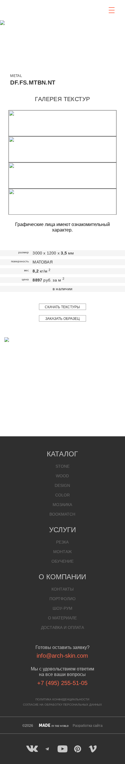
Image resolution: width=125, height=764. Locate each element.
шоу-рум (62, 608)
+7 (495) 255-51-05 (62, 683)
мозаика (62, 504)
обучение (62, 561)
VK (32, 749)
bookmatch (62, 514)
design (62, 485)
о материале (62, 618)
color (62, 495)
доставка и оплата (62, 627)
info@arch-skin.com (62, 655)
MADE (54, 725)
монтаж (62, 551)
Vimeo (93, 749)
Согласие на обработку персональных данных (62, 704)
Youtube (62, 749)
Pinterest (77, 749)
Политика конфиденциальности (62, 699)
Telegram (47, 749)
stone (62, 466)
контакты (62, 589)
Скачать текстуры (62, 307)
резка (62, 542)
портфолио (62, 598)
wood (62, 476)
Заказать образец (62, 319)
